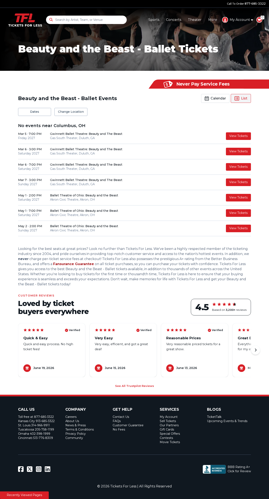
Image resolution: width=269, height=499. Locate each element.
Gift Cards (167, 429)
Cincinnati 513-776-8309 (35, 438)
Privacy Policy (75, 434)
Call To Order (246, 3)
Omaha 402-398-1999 (34, 434)
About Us (72, 421)
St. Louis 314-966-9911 (34, 425)
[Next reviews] (255, 350)
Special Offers (170, 434)
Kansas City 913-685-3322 (36, 421)
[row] (134, 136)
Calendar (218, 98)
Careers (70, 417)
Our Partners (169, 425)
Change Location (71, 112)
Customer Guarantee (128, 425)
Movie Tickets (170, 442)
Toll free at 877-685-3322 (36, 417)
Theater (195, 20)
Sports (153, 20)
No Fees (119, 429)
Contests (166, 438)
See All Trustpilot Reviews (134, 386)
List (244, 98)
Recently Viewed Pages (24, 495)
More (212, 20)
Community (74, 438)
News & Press (75, 425)
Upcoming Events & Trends (227, 421)
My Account (169, 417)
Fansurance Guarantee (73, 264)
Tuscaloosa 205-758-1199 (36, 429)
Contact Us (121, 417)
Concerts (173, 20)
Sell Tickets (168, 421)
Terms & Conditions (79, 429)
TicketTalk (214, 417)
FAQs (117, 421)
